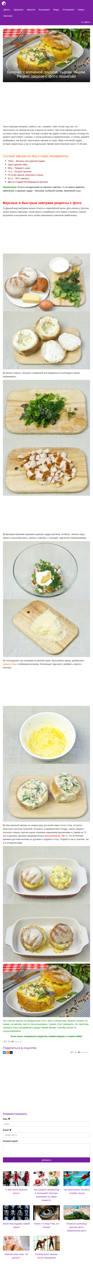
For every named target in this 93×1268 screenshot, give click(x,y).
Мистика (8, 15)
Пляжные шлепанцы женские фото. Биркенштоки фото (76, 1227)
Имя (5, 1118)
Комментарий (10, 1141)
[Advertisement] (46, 101)
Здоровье (18, 9)
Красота (31, 9)
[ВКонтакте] (4, 1052)
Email (6, 1130)
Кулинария (44, 9)
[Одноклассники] (7, 1052)
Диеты (7, 9)
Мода (56, 9)
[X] (11, 1052)
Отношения (68, 9)
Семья (81, 9)
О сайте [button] (85, 22)
